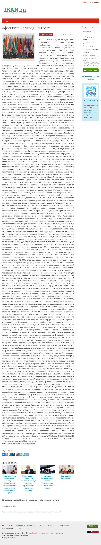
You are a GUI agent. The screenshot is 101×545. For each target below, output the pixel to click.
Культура (41, 525)
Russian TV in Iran (22, 528)
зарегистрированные (16, 512)
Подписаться (91, 70)
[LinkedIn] (10, 454)
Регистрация (94, 2)
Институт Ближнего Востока (23, 443)
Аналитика (31, 525)
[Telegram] (27, 454)
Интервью (51, 525)
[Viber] (17, 454)
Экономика (89, 43)
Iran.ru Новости (91, 100)
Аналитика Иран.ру (88, 38)
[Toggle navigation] (7, 21)
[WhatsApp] (20, 454)
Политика (89, 46)
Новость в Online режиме (90, 50)
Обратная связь (10, 538)
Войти (84, 2)
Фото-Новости (63, 525)
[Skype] (24, 454)
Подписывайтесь (91, 105)
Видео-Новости (8, 528)
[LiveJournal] (13, 454)
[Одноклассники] (6, 454)
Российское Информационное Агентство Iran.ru (45, 533)
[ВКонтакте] (3, 454)
